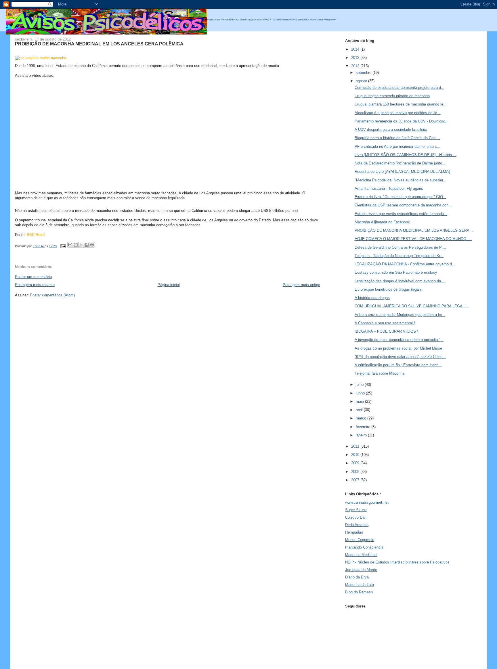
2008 (355, 471)
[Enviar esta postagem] (63, 246)
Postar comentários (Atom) (52, 295)
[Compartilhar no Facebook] (86, 245)
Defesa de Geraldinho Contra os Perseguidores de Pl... (400, 247)
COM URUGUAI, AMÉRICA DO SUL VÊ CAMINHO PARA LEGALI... (412, 306)
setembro (364, 72)
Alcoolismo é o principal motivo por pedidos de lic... (398, 113)
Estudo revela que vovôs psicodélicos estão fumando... (401, 214)
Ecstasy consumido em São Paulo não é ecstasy (396, 272)
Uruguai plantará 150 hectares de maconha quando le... (401, 104)
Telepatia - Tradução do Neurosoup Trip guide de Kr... (399, 256)
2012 (355, 66)
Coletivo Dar (355, 517)
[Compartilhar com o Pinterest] (92, 245)
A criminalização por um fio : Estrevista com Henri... (398, 365)
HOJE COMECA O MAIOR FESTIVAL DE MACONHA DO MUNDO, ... (413, 239)
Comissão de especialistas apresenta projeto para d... (399, 87)
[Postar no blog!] (76, 245)
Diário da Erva (357, 577)
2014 (355, 49)
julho (360, 384)
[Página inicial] (106, 33)
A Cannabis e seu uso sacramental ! (385, 323)
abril (360, 410)
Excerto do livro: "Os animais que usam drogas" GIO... (400, 197)
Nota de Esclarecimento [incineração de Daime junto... (400, 163)
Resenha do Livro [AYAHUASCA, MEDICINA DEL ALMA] (402, 171)
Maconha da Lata (359, 584)
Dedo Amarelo (356, 525)
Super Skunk (356, 510)
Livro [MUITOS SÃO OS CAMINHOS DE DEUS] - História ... (405, 155)
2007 (355, 480)
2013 (355, 57)
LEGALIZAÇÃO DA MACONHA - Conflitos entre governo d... (405, 264)
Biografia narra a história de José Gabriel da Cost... (397, 138)
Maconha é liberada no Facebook (382, 222)
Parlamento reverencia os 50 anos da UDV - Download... (402, 121)
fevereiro (363, 427)
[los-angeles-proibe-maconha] (40, 58)
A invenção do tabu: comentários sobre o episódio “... (399, 340)
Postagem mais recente (35, 285)
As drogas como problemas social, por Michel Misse (398, 348)
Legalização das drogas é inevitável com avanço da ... (400, 281)
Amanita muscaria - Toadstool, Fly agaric (389, 188)
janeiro (362, 435)
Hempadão (354, 532)
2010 (355, 455)
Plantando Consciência (364, 547)
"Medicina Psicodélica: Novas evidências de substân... (400, 180)
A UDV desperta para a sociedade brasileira (391, 129)
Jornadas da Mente (361, 570)
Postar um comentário (33, 277)
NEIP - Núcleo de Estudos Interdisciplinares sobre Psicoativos (397, 562)
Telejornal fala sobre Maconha (379, 373)
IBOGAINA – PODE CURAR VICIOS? (386, 331)
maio (360, 401)
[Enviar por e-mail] (70, 245)
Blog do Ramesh (359, 592)
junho (361, 393)
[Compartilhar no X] (81, 245)
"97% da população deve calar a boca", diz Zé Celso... (400, 356)
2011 (355, 446)
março (361, 418)
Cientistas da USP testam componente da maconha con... (403, 205)
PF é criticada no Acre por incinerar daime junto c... (397, 146)
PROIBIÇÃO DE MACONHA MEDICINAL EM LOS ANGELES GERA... (414, 230)
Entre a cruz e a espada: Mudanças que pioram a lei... (400, 315)
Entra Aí (39, 246)
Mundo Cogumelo (359, 540)
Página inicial (169, 285)
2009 (355, 463)
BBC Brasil (36, 235)
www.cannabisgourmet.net (367, 502)
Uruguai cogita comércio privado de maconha (392, 96)
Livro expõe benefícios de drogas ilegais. (389, 289)
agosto (362, 81)
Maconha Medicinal (361, 555)
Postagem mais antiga (301, 285)
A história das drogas (372, 298)
